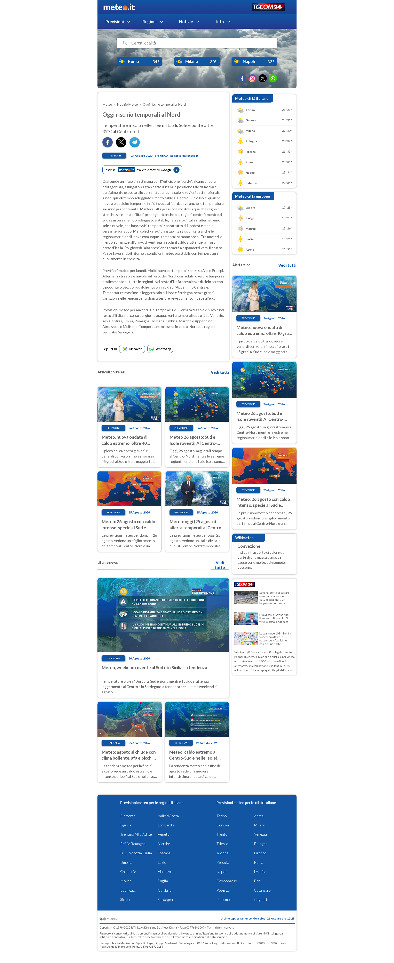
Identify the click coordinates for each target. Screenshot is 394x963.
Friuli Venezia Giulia (136, 853)
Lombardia (166, 825)
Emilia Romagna (132, 843)
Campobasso (226, 881)
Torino (221, 816)
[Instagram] (252, 78)
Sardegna (165, 899)
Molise (126, 881)
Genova (222, 825)
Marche (164, 843)
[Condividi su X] (121, 146)
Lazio (162, 862)
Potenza (223, 890)
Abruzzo (164, 871)
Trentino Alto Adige (136, 834)
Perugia (222, 862)
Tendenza (113, 658)
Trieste (222, 843)
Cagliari (260, 899)
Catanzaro (262, 890)
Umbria (126, 862)
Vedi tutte (220, 565)
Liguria (125, 825)
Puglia (163, 881)
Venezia (260, 834)
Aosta (258, 816)
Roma (258, 862)
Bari (257, 881)
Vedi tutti (220, 372)
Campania (128, 871)
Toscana (164, 853)
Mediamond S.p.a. (131, 943)
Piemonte (128, 816)
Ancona (222, 853)
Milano (259, 825)
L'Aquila (260, 871)
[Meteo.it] (119, 7)
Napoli (221, 871)
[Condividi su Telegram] (134, 146)
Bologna (260, 843)
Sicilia (125, 899)
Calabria (165, 890)
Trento (221, 834)
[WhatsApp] (273, 78)
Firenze (260, 853)
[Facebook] (242, 78)
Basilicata (128, 890)
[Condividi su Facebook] (107, 146)
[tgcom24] (268, 7)
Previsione (114, 155)
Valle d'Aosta (168, 816)
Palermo (223, 899)
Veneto (164, 834)
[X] (263, 78)
